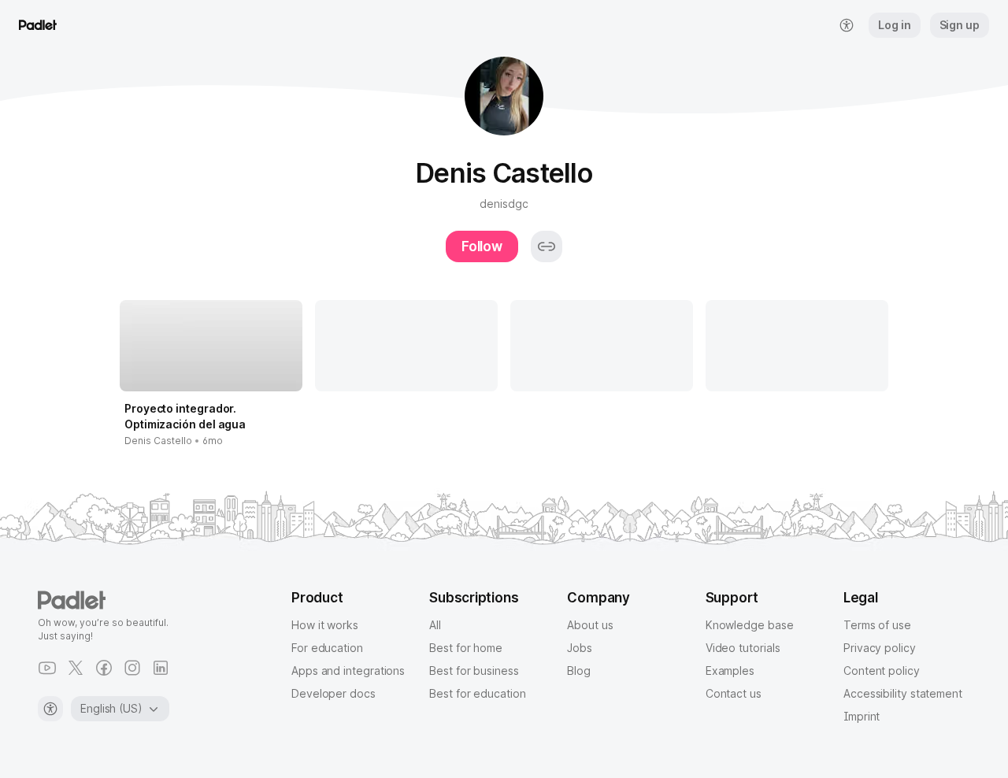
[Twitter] (75, 667)
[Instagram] (132, 667)
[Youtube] (47, 667)
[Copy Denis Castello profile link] (546, 246)
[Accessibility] (50, 708)
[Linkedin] (160, 667)
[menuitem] (846, 25)
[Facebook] (103, 667)
